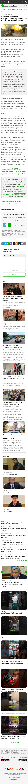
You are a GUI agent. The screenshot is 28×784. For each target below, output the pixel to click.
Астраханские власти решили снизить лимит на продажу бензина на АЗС (13, 378)
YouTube (23, 196)
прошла (11, 63)
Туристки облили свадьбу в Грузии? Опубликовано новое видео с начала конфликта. (12, 663)
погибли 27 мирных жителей (10, 77)
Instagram (22, 193)
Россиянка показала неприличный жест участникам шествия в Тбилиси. (13, 737)
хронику (16, 168)
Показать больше (14, 742)
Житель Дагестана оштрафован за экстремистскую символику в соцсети (12, 543)
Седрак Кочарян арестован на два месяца (13, 324)
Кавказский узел (16, 61)
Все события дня (22, 560)
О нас (2, 757)
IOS (24, 179)
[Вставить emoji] (17, 255)
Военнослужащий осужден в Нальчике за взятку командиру (13, 550)
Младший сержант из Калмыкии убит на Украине (13, 529)
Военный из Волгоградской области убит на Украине (13, 536)
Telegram (20, 186)
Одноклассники (14, 194)
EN (4, 1)
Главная (3, 11)
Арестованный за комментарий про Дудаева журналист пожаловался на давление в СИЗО (13, 436)
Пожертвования (23, 757)
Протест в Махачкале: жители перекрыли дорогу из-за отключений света (13, 638)
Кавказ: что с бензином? (9, 9)
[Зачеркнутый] (13, 255)
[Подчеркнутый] (10, 255)
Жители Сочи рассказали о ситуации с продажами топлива (12, 346)
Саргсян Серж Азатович (10, 493)
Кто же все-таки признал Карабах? (11, 174)
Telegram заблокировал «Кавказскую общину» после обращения (12, 690)
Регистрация (14, 270)
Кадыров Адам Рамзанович (11, 474)
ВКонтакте (6, 194)
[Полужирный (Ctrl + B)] (4, 255)
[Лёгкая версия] (8, 2)
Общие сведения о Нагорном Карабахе (16, 173)
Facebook (16, 193)
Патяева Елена (7, 511)
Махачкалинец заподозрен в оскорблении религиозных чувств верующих (13, 557)
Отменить (14, 274)
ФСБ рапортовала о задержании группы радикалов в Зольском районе (13, 522)
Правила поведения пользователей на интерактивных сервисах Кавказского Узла (14, 774)
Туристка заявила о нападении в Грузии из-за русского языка (13, 714)
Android (20, 179)
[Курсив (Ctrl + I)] (7, 255)
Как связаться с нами (11, 757)
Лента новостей (10, 11)
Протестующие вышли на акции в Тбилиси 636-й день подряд (13, 403)
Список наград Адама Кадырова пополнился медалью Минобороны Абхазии (13, 298)
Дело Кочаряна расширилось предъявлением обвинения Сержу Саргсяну (12, 584)
